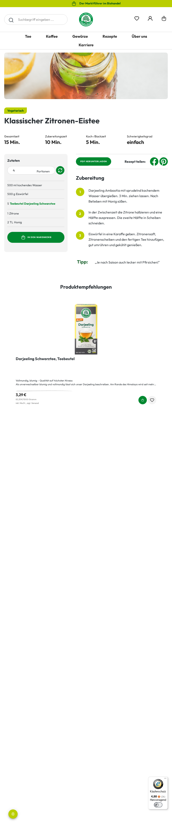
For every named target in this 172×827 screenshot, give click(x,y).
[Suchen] (11, 19)
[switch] (158, 804)
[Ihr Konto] (150, 18)
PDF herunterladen (93, 161)
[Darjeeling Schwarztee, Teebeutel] (86, 329)
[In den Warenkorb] (60, 204)
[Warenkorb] (164, 19)
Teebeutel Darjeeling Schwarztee (32, 203)
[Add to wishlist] (152, 400)
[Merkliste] (136, 18)
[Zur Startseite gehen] (86, 19)
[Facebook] (154, 161)
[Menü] (165, 779)
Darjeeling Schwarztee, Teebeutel (45, 359)
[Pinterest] (163, 161)
